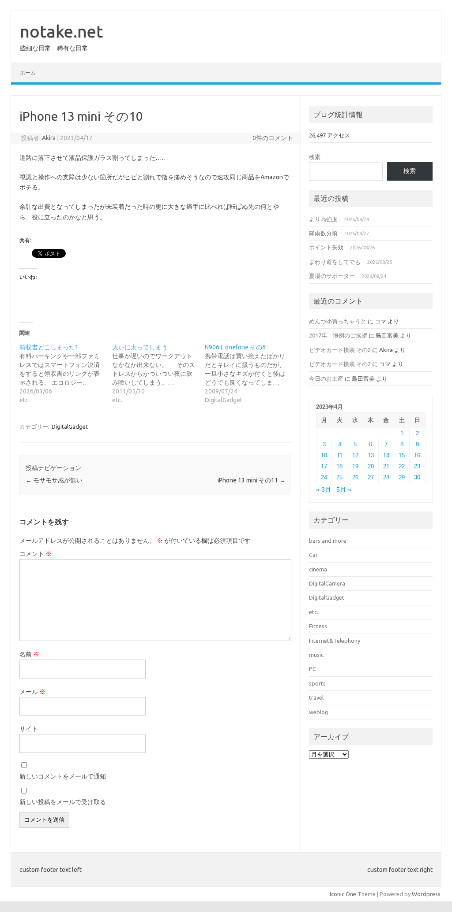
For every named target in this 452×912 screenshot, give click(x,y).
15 (402, 455)
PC (312, 669)
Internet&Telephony (334, 641)
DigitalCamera (327, 583)
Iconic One (343, 894)
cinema (318, 569)
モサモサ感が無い (54, 480)
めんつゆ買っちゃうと (337, 321)
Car (313, 555)
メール (32, 691)
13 (371, 455)
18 (339, 466)
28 (386, 477)
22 (402, 466)
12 (355, 455)
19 (355, 466)
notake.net (61, 31)
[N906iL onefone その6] (251, 373)
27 (371, 477)
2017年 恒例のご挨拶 (338, 335)
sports (317, 683)
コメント (35, 553)
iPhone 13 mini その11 (252, 480)
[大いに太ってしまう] (158, 373)
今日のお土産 (326, 378)
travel (316, 697)
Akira (49, 137)
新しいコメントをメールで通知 (62, 776)
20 (371, 466)
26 (355, 477)
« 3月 (323, 489)
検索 (314, 157)
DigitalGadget (70, 426)
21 (386, 466)
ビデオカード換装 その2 (340, 350)
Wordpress (426, 894)
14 (386, 455)
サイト (28, 728)
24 (324, 477)
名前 (29, 654)
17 (324, 466)
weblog (318, 712)
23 (417, 466)
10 (324, 455)
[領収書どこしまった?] (65, 373)
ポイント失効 (326, 247)
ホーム (28, 72)
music (316, 655)
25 (339, 477)
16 (417, 455)
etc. (313, 612)
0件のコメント (272, 137)
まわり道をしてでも (335, 262)
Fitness (318, 626)
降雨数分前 (323, 233)
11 (340, 455)
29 (402, 477)
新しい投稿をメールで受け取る (62, 801)
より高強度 (323, 219)
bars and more (328, 541)
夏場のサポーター (332, 276)
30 (417, 477)
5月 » (343, 489)
